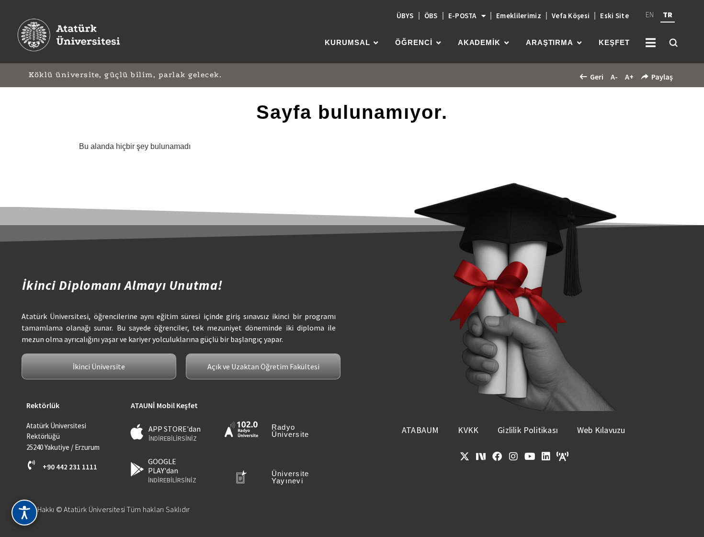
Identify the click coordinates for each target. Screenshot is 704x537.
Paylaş (662, 76)
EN (650, 14)
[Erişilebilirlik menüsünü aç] (24, 513)
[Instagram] (513, 456)
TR (667, 14)
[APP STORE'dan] (137, 431)
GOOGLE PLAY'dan (163, 466)
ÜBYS (405, 15)
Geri (596, 76)
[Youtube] (530, 456)
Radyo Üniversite (290, 430)
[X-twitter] (464, 456)
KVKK (468, 429)
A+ (629, 76)
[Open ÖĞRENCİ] (438, 42)
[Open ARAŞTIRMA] (579, 42)
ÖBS (431, 15)
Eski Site (614, 15)
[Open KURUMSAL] (375, 42)
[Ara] (673, 42)
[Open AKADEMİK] (506, 42)
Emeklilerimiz (518, 15)
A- (614, 76)
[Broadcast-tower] (562, 456)
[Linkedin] (546, 456)
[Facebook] (497, 456)
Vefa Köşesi (571, 15)
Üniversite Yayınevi (290, 477)
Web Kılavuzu (601, 429)
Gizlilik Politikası (528, 429)
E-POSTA (462, 15)
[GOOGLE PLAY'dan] (137, 469)
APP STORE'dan (174, 429)
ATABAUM (420, 429)
